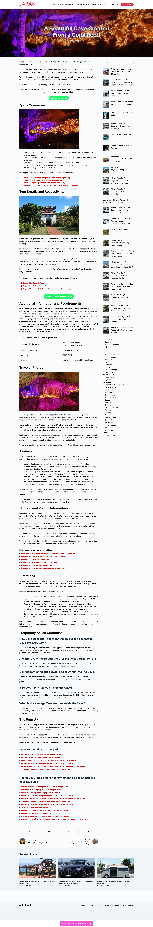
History (108, 347)
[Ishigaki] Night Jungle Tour (32, 283)
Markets (108, 352)
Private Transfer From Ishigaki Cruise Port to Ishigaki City (47, 178)
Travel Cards (110, 395)
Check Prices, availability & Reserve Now (59, 296)
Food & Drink (110, 355)
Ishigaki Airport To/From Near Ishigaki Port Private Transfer (45, 816)
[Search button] (132, 62)
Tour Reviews (79, 40)
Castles (108, 362)
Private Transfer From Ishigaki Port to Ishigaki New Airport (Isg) (47, 804)
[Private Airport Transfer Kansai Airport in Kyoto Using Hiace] (115, 868)
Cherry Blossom (111, 372)
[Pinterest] (69, 831)
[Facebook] (29, 831)
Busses (108, 400)
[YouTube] (30, 905)
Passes (108, 413)
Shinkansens (110, 392)
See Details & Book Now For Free (75, 924)
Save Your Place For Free (59, 98)
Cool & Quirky (110, 418)
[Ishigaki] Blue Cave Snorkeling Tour (36, 813)
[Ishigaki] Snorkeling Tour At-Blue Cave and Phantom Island (45, 810)
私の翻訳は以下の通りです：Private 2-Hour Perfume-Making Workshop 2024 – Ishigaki (56, 819)
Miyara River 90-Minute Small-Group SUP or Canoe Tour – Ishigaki (48, 553)
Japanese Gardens (112, 357)
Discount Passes (111, 408)
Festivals (108, 365)
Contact (113, 4)
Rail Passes (109, 390)
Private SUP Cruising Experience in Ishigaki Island (44, 180)
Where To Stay (69, 4)
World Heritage (111, 370)
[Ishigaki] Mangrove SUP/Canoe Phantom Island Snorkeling (45, 289)
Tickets (108, 405)
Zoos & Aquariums (112, 367)
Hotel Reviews (110, 377)
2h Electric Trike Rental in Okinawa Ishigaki (38, 807)
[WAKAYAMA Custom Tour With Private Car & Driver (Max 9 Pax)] (37, 868)
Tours (105, 4)
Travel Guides (95, 4)
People (107, 350)
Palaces (108, 410)
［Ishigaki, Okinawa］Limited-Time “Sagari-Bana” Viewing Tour (47, 769)
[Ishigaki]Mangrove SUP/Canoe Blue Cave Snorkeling (43, 556)
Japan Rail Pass (111, 387)
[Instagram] (25, 905)
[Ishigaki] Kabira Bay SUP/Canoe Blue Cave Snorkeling (43, 568)
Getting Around (82, 4)
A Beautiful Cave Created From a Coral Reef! (39, 562)
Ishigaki (72, 40)
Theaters (108, 360)
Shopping (109, 415)
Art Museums (110, 425)
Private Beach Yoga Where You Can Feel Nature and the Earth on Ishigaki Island (53, 766)
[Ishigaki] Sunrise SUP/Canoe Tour (35, 559)
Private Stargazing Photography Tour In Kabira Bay (44, 183)
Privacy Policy (110, 435)
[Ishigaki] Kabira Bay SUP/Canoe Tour (36, 565)
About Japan (57, 4)
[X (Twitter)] (49, 831)
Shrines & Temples (112, 345)
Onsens (108, 342)
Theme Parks (110, 420)
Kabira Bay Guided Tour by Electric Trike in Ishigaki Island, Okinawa (51, 185)
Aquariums (109, 423)
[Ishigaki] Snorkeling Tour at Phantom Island (39, 286)
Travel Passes (110, 398)
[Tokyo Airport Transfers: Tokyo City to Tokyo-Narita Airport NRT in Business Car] (76, 868)
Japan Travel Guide (127, 4)
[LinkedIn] (88, 831)
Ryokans (108, 380)
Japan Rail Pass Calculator (115, 385)
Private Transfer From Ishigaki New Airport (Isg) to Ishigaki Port (47, 763)
